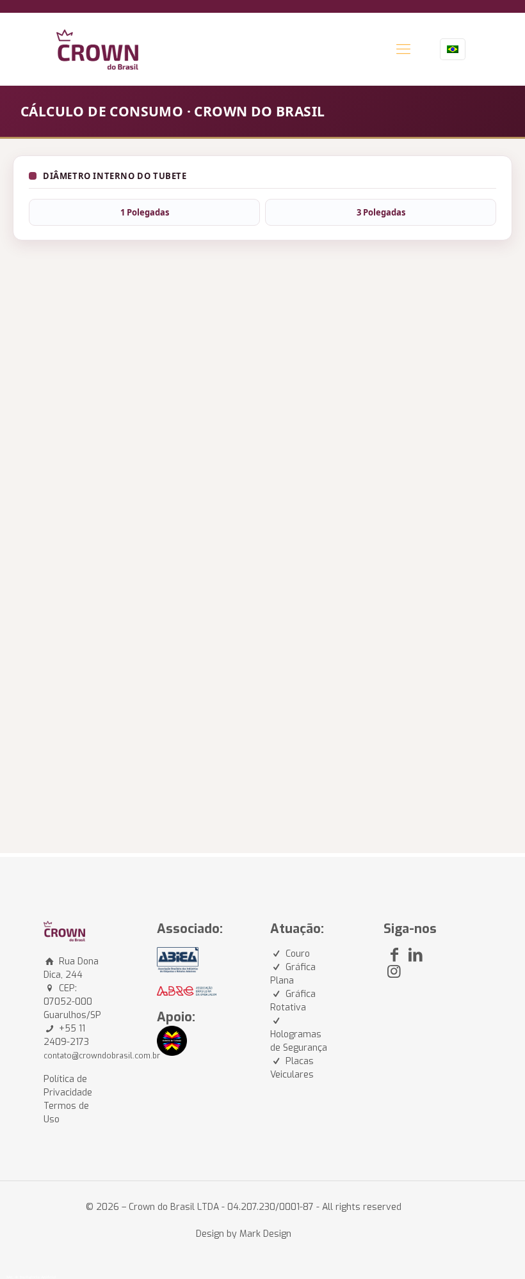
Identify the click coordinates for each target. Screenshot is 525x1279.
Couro (298, 954)
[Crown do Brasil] (97, 49)
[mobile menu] (403, 49)
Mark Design (265, 1234)
